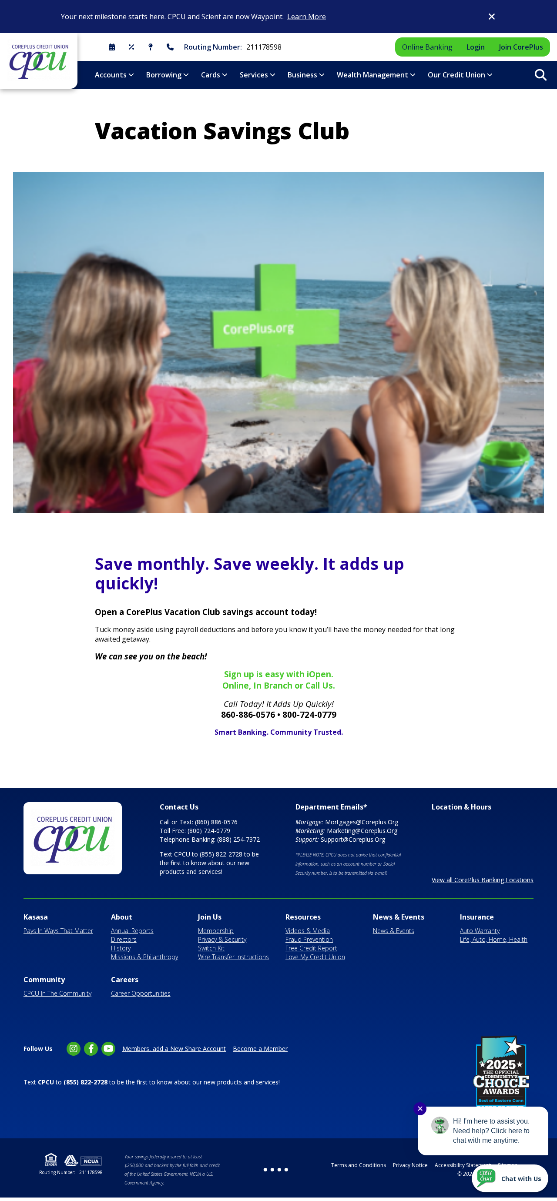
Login (475, 47)
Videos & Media (307, 931)
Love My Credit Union (315, 957)
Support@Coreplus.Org (353, 839)
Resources (303, 917)
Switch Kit (211, 948)
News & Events (398, 917)
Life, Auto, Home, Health (493, 939)
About (121, 917)
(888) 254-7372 (238, 839)
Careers (124, 979)
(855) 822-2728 (221, 854)
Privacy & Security (222, 939)
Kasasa (35, 917)
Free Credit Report (311, 948)
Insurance (477, 917)
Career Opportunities (141, 993)
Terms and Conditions (358, 1165)
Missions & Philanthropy (144, 957)
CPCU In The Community (57, 993)
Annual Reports (132, 931)
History (121, 948)
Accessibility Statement (463, 1165)
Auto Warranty (480, 931)
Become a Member (260, 1048)
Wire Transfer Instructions (233, 957)
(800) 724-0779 (209, 830)
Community (44, 979)
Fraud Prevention (309, 939)
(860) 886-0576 (216, 822)
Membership (216, 931)
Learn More (306, 16)
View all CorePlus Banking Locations (483, 880)
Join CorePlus (521, 47)
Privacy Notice (410, 1165)
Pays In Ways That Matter (58, 931)
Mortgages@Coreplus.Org (361, 822)
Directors (124, 939)
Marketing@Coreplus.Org (362, 830)
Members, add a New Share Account (174, 1048)
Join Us (209, 917)
